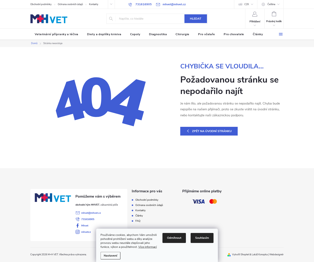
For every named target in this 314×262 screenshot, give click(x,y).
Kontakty (93, 4)
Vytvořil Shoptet (240, 254)
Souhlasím (202, 238)
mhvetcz (86, 232)
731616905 (87, 219)
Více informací (147, 247)
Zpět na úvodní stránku (212, 131)
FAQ (137, 221)
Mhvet (84, 225)
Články (139, 215)
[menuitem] (56, 34)
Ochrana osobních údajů (70, 4)
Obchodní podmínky (41, 4)
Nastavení (110, 256)
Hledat (195, 19)
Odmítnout (174, 238)
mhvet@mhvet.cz (91, 213)
